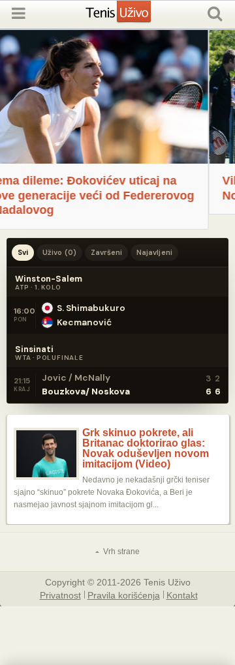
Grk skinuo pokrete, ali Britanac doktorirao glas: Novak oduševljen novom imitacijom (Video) (145, 448)
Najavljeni (154, 252)
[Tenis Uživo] (131, 16)
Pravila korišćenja (123, 594)
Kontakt (182, 594)
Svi (23, 252)
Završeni (106, 252)
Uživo (59, 252)
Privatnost (60, 594)
